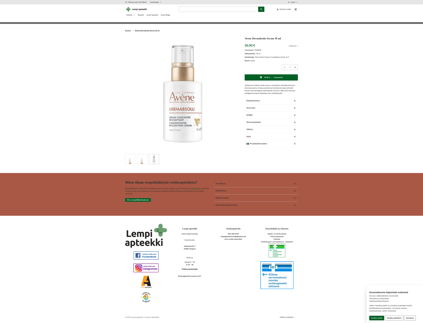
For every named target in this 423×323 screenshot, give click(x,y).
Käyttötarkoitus (253, 101)
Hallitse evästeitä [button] (286, 317)
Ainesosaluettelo (253, 122)
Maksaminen (221, 191)
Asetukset (410, 318)
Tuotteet (129, 15)
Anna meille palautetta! (233, 239)
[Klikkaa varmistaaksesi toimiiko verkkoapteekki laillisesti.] (277, 250)
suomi (293, 2)
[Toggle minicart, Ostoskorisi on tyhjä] (295, 9)
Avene (252, 61)
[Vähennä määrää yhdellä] (284, 67)
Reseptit (141, 15)
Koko (248, 137)
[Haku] (261, 9)
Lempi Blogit (165, 15)
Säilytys (249, 129)
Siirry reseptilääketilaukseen (138, 200)
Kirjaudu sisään (285, 9)
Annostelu (250, 108)
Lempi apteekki (152, 15)
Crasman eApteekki (151, 317)
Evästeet (277, 239)
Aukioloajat (154, 2)
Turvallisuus (220, 184)
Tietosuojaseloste (277, 236)
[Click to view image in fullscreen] (182, 93)
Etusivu (128, 30)
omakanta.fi (195, 188)
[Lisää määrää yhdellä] (295, 67)
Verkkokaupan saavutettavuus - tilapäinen (277, 242)
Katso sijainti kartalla (190, 234)
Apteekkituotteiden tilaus (226, 205)
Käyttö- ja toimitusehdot (276, 234)
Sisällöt (249, 115)
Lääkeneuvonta (222, 198)
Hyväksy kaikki (376, 318)
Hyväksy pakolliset (394, 318)
